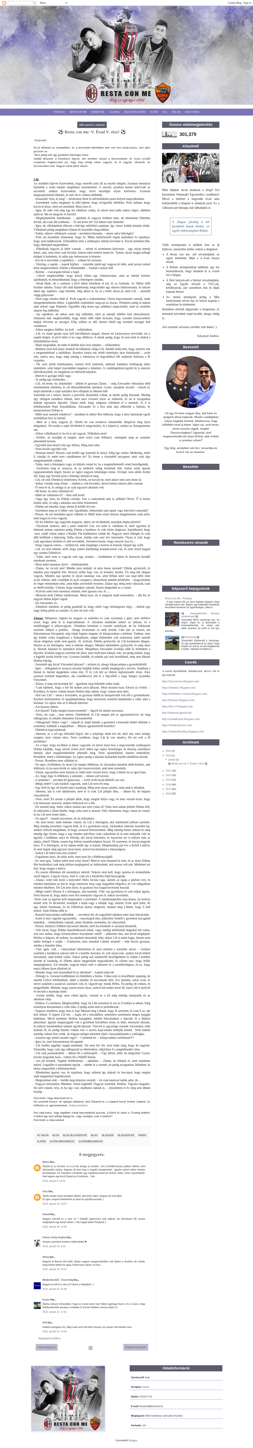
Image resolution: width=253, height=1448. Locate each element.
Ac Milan (42, 1135)
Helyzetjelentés (134, 112)
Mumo (45, 1162)
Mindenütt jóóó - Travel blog (57, 1280)
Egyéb (154, 112)
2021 (169, 770)
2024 (169, 751)
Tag (164, 112)
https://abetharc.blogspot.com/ (179, 687)
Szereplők (98, 112)
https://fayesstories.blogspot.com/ (180, 681)
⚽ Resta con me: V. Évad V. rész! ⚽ (188, 763)
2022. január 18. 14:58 (54, 1226)
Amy (45, 1191)
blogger (108, 1135)
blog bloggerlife (75, 1135)
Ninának (182, 194)
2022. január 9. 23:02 (53, 1181)
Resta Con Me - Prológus (178, 598)
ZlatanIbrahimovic (91, 1141)
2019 (169, 779)
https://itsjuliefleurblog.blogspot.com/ (183, 731)
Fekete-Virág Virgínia (54, 1237)
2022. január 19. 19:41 (54, 1269)
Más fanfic (192, 112)
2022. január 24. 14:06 (54, 1331)
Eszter (46, 1299)
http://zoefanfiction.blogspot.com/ (181, 719)
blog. (94, 1135)
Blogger (133, 1440)
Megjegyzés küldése (50, 1338)
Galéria (114, 112)
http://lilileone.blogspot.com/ (178, 700)
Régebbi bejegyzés (135, 1347)
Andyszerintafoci (78, 1105)
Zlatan (41, 1141)
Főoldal (59, 112)
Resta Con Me (78, 112)
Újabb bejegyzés (47, 1347)
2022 (169, 755)
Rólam (176, 112)
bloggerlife (126, 1135)
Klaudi (46, 1214)
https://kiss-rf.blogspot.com (177, 706)
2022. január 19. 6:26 (53, 1246)
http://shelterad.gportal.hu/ (177, 712)
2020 (169, 775)
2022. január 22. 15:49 (54, 1289)
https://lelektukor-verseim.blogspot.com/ (184, 693)
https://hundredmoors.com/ (177, 725)
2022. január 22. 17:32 (54, 1312)
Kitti (44, 1322)
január (172, 759)
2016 (169, 793)
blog (56, 1135)
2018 (169, 784)
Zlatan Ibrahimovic (62, 1141)
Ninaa (45, 1257)
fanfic (142, 1135)
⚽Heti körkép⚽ (190, 637)
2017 (169, 789)
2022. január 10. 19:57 (54, 1203)
